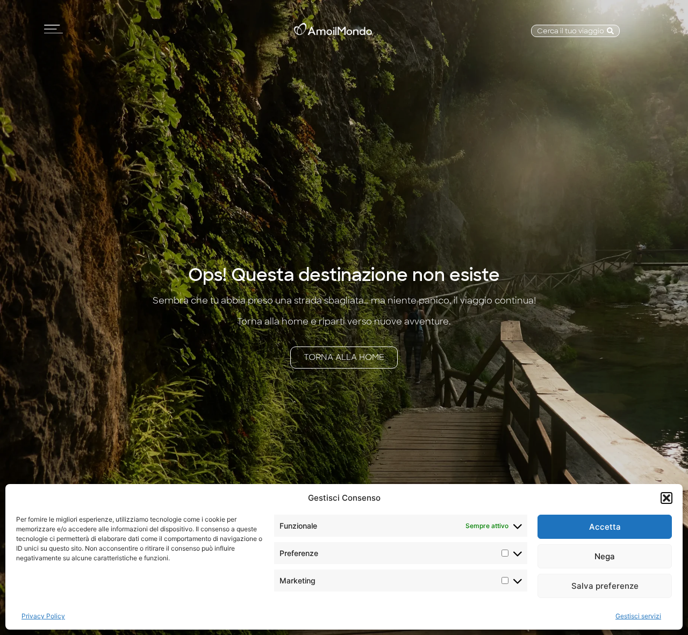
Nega (604, 556)
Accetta (605, 527)
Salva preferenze (605, 586)
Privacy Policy (43, 616)
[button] (666, 498)
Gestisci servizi (638, 616)
